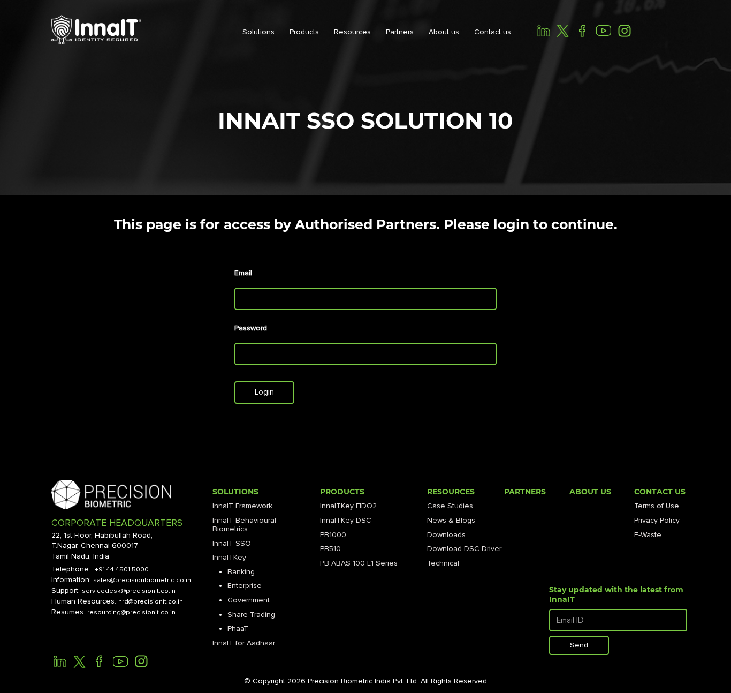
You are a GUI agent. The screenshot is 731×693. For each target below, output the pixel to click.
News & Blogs (451, 520)
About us (444, 31)
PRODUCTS (342, 491)
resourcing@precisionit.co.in (131, 612)
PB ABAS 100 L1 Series (359, 563)
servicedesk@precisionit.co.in (129, 590)
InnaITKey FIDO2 (348, 505)
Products (304, 31)
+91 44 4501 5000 (122, 569)
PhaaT (237, 628)
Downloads (446, 534)
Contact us (492, 31)
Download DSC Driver (464, 548)
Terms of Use (656, 505)
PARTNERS (525, 491)
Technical (443, 563)
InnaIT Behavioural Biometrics (244, 524)
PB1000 (333, 534)
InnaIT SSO (231, 543)
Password (250, 328)
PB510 (330, 548)
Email (243, 273)
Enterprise (244, 585)
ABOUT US (590, 491)
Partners (400, 31)
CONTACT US (660, 491)
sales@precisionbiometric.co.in (142, 580)
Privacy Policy (657, 520)
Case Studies (450, 505)
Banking (241, 571)
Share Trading (251, 614)
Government (248, 600)
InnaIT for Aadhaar (243, 642)
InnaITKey (229, 557)
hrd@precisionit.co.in (150, 601)
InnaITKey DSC (345, 520)
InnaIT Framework (242, 505)
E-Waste (647, 534)
